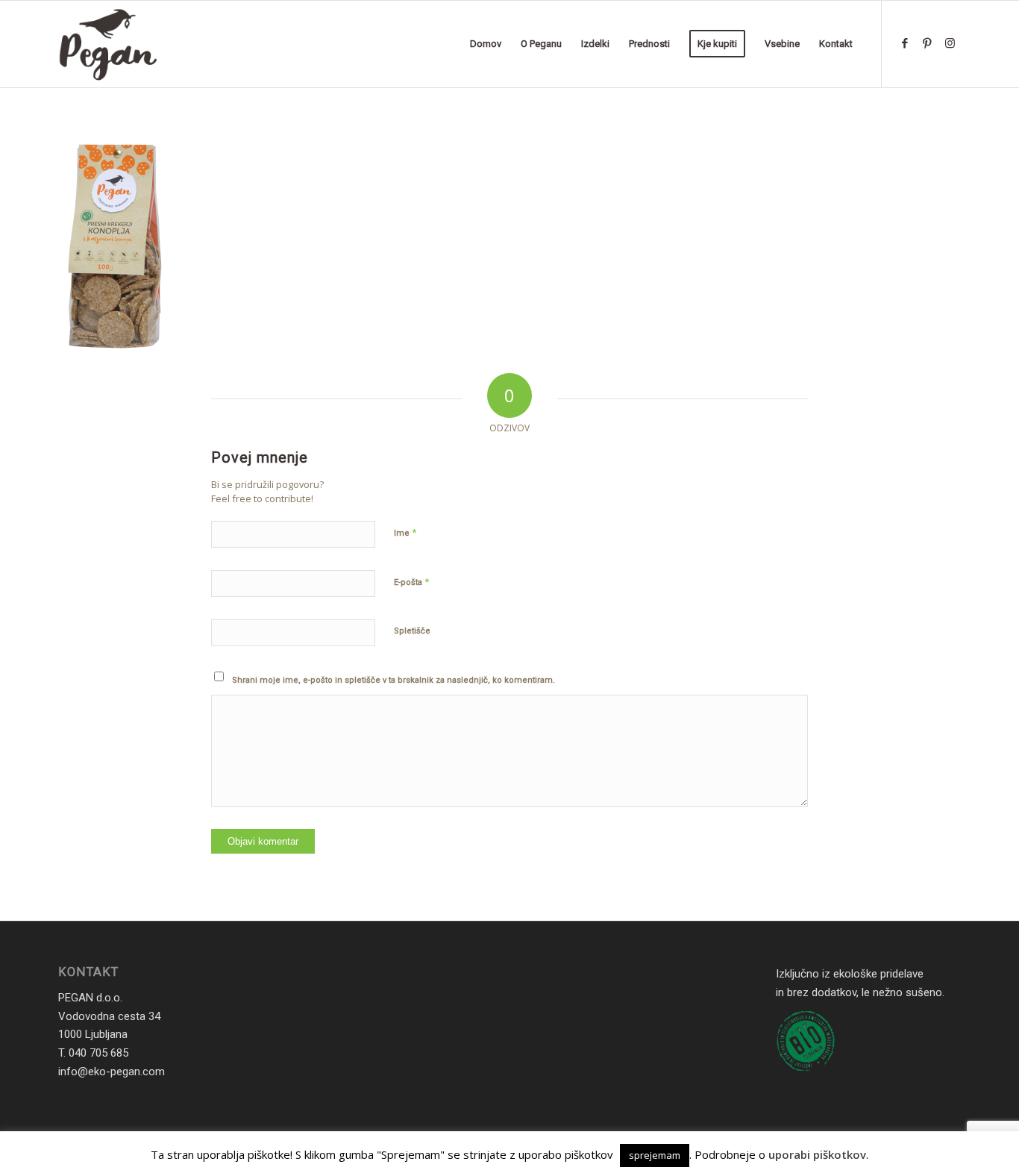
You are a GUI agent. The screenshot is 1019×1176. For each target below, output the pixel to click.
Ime (405, 532)
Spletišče (412, 631)
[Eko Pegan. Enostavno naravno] (108, 44)
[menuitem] (485, 44)
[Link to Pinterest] (927, 43)
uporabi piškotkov (817, 1154)
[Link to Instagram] (949, 43)
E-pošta (411, 581)
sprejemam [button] (654, 1155)
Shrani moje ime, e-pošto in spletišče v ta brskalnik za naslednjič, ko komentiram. (393, 680)
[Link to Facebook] (905, 43)
